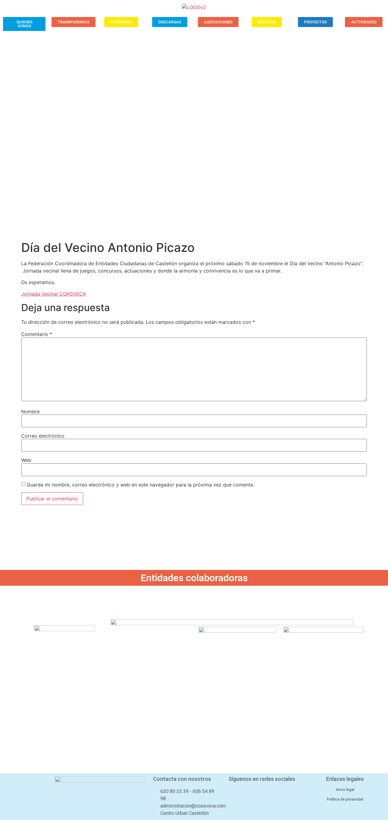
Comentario (36, 334)
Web (26, 460)
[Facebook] (245, 793)
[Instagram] (278, 793)
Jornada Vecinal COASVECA (53, 294)
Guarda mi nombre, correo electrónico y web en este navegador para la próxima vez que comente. (140, 484)
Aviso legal (345, 790)
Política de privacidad (345, 799)
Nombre (30, 411)
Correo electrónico (43, 435)
